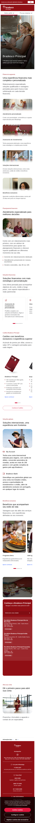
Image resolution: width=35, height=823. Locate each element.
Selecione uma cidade (17, 613)
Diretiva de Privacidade (21, 805)
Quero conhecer (9, 397)
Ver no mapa (8, 629)
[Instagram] (17, 755)
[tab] (14, 323)
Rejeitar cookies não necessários (17, 820)
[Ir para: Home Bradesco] (17, 745)
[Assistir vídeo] (17, 587)
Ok (30, 2)
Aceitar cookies (17, 810)
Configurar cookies (17, 815)
